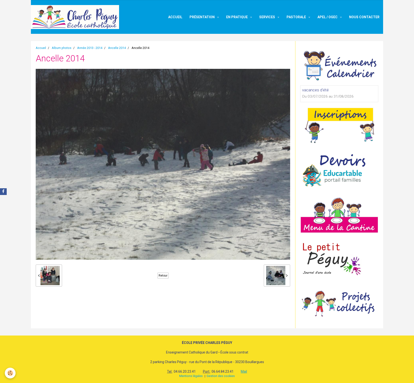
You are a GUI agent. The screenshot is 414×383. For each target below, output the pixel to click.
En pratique (237, 17)
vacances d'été (315, 90)
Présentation (202, 17)
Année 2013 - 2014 (89, 48)
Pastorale (297, 17)
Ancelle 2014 (117, 48)
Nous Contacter (364, 17)
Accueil (175, 17)
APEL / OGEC (327, 17)
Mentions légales (191, 376)
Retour (163, 275)
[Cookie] (10, 373)
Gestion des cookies (221, 376)
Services (267, 17)
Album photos (61, 48)
